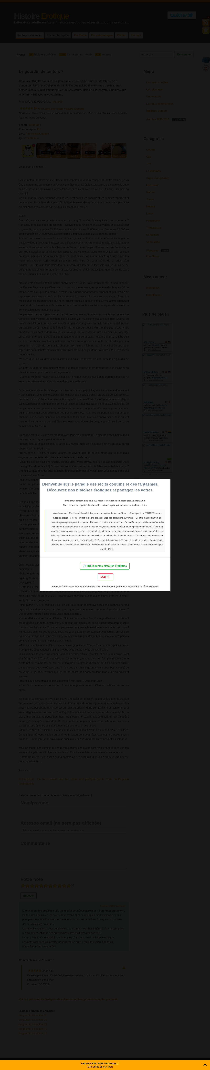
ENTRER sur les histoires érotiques (105, 566)
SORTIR (105, 576)
